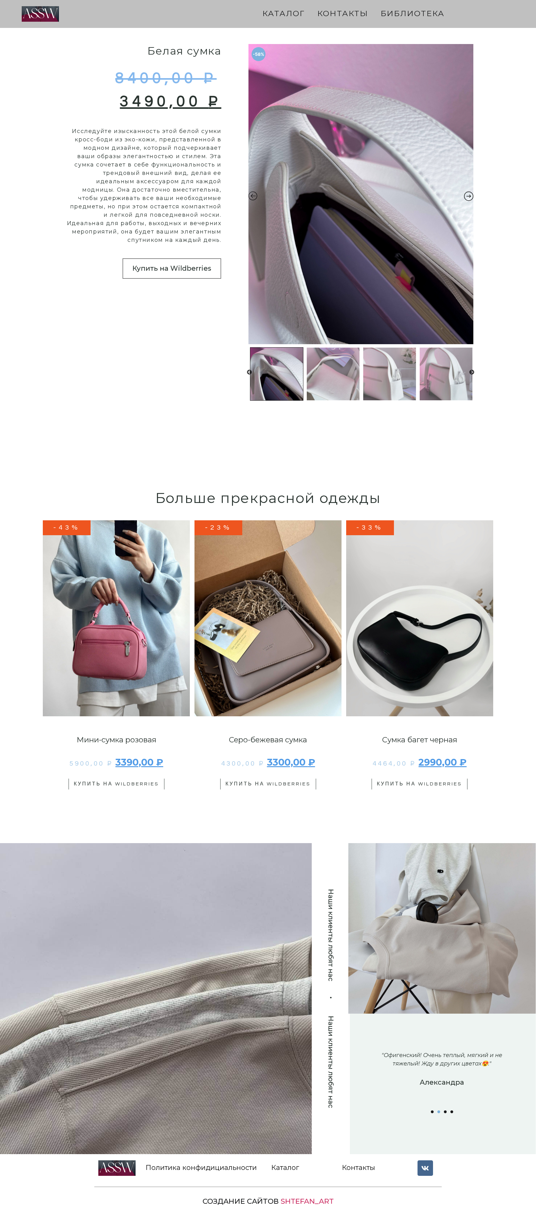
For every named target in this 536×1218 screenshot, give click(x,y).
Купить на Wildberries (171, 268)
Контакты (342, 13)
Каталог (283, 13)
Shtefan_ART (307, 1201)
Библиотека (412, 13)
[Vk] (425, 1168)
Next (472, 372)
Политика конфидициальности (201, 1167)
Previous (249, 372)
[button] (432, 1111)
